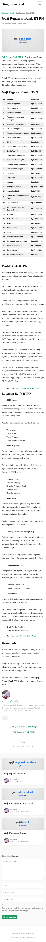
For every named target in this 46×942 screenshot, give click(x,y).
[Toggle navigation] (40, 3)
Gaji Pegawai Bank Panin (26, 636)
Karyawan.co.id (13, 4)
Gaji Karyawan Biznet (15, 833)
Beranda (5, 13)
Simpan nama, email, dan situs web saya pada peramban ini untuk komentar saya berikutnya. (22, 909)
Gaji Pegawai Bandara (15, 773)
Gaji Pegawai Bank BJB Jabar (28, 388)
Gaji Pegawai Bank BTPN (12, 57)
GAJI (12, 13)
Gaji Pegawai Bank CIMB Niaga (23, 727)
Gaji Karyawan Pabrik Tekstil (18, 803)
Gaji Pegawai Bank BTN (23, 732)
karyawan (9, 702)
